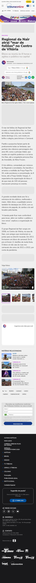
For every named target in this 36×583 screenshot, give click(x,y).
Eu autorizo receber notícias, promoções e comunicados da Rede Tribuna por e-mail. (17, 418)
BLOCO (11, 391)
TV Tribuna (16, 10)
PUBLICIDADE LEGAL (11, 478)
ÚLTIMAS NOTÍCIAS (10, 438)
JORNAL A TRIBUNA (10, 468)
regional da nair (15, 394)
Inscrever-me (18, 424)
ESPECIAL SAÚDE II (25, 10)
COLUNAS (7, 471)
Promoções (7, 475)
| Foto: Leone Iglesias (17, 288)
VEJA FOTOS (5, 35)
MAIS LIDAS (8, 441)
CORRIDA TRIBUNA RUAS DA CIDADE (12, 444)
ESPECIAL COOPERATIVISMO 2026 (12, 448)
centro (26, 391)
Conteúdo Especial (9, 485)
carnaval (18, 391)
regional (5, 394)
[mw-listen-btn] (3, 77)
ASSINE (28, 1)
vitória (24, 394)
